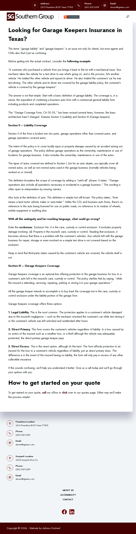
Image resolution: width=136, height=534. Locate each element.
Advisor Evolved (51, 528)
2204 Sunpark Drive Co (27, 460)
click (64, 393)
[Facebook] (64, 511)
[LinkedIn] (71, 511)
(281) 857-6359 (91, 7)
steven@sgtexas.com (119, 7)
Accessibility (68, 495)
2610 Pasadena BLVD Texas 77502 (56, 7)
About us (68, 490)
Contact (68, 499)
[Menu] (127, 16)
